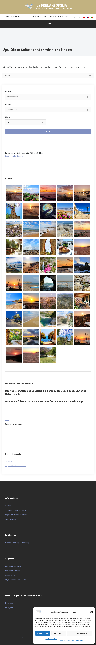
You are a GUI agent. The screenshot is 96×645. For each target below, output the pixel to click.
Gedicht (8, 506)
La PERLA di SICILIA (51, 5)
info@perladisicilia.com (14, 156)
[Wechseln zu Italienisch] (92, 17)
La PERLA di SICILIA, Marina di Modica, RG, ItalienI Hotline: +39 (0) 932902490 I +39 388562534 (36, 17)
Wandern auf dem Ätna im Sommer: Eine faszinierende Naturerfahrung (44, 401)
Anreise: (8, 91)
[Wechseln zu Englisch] (84, 17)
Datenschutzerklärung (66, 640)
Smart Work (10, 461)
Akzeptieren (43, 633)
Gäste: (7, 117)
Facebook (9, 603)
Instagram (9, 608)
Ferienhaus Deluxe (12, 571)
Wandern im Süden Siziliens (15, 510)
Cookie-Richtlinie (51, 639)
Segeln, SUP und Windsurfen (16, 515)
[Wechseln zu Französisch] (88, 17)
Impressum (79, 640)
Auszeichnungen (11, 519)
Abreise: (8, 104)
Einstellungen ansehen (80, 633)
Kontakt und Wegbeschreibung (17, 543)
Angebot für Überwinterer (15, 466)
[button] (91, 612)
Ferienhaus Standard (13, 566)
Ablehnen (58, 633)
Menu (49, 24)
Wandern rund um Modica (19, 383)
